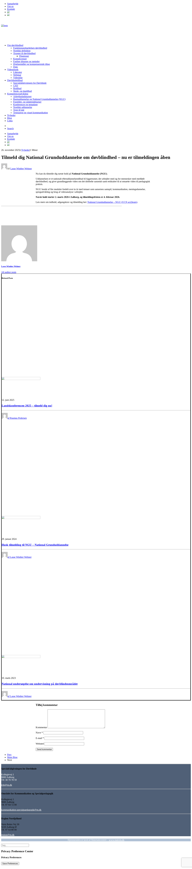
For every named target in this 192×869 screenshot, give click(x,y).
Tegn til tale (18, 110)
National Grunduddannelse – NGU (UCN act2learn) (112, 202)
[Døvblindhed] (96, 30)
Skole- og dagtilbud (22, 91)
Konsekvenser (20, 58)
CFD (15, 85)
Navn (39, 732)
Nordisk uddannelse (22, 107)
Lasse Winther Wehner (21, 168)
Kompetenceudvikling (17, 93)
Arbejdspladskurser (22, 96)
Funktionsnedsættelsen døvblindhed (30, 48)
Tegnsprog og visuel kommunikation (30, 112)
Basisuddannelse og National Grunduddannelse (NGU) (39, 99)
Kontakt (11, 9)
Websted (40, 743)
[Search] (15, 845)
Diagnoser (24, 56)
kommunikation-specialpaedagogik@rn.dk (21, 810)
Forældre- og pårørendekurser (27, 102)
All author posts (8, 272)
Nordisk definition (21, 50)
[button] (8, 12)
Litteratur (17, 72)
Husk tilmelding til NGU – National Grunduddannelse (35, 544)
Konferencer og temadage (25, 104)
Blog (9, 118)
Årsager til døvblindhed (24, 53)
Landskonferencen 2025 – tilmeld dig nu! (27, 405)
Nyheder (11, 115)
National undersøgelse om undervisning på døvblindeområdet (40, 683)
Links (10, 120)
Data (15, 67)
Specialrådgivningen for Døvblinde (29, 83)
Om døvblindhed (15, 45)
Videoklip (17, 77)
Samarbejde (12, 3)
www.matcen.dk (116, 840)
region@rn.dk (7, 835)
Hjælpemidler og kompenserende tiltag (31, 64)
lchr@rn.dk (6, 785)
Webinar (17, 75)
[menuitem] (99, 3)
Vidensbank (12, 69)
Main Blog (12, 757)
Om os (10, 6)
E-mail (40, 738)
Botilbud (17, 88)
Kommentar (41, 727)
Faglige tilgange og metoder (26, 61)
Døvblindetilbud (15, 80)
